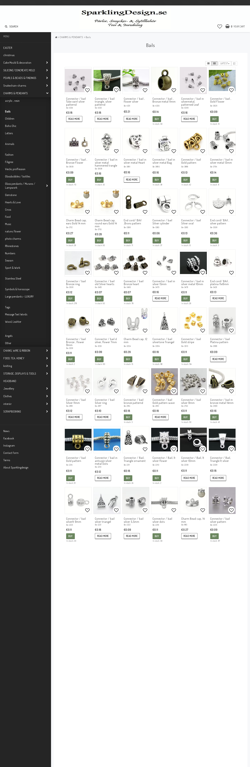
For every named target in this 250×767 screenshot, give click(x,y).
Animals (9, 144)
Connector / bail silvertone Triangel (163, 340)
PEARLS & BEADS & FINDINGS (19, 78)
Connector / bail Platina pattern (220, 340)
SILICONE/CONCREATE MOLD (19, 70)
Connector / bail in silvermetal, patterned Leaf (192, 101)
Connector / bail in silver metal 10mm (192, 282)
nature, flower (13, 231)
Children (9, 118)
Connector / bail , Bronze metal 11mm (164, 100)
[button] (219, 26)
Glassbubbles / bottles (17, 176)
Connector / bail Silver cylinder (162, 222)
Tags (7, 307)
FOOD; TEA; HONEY (13, 358)
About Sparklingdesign (16, 467)
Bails (8, 111)
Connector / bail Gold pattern (191, 161)
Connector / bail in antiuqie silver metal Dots (106, 460)
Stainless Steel (13, 278)
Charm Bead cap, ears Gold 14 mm (76, 222)
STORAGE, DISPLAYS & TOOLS (19, 373)
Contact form (11, 453)
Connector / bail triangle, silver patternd (105, 101)
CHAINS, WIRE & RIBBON (16, 350)
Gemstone (10, 195)
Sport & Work (12, 267)
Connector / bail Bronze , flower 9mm (76, 342)
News (6, 431)
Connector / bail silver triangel (105, 520)
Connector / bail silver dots (162, 520)
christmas (9, 55)
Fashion (9, 154)
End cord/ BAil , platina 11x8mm (219, 282)
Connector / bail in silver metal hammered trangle (106, 162)
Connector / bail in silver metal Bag (164, 161)
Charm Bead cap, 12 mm (135, 340)
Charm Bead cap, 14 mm (193, 520)
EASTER (7, 48)
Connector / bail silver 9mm (191, 401)
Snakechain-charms (14, 85)
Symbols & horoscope (17, 289)
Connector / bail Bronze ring (76, 282)
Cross (8, 209)
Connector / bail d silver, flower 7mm (106, 340)
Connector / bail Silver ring (105, 401)
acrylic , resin (12, 100)
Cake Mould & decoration (17, 62)
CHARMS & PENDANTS (15, 93)
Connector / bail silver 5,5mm (134, 520)
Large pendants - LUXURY (19, 296)
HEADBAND (9, 381)
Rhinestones (12, 246)
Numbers (10, 253)
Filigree (9, 162)
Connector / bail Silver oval (191, 222)
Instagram (9, 445)
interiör (7, 404)
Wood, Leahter (13, 321)
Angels (8, 335)
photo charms (13, 238)
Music (8, 224)
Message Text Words (16, 314)
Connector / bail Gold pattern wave (164, 401)
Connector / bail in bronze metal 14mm (222, 401)
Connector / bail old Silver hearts (105, 282)
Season (9, 260)
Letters (9, 133)
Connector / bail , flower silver (134, 100)
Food (8, 216)
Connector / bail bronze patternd (134, 401)
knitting (7, 366)
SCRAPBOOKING (12, 411)
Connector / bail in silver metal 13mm (221, 161)
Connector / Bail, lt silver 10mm (192, 459)
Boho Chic (10, 126)
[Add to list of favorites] (78, 80)
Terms (6, 460)
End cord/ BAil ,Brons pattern (132, 222)
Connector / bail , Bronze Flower (76, 161)
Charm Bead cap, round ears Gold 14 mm (106, 223)
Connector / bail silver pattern (220, 520)
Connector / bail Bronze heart (134, 282)
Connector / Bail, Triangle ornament (135, 459)
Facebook (8, 438)
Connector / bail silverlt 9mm (76, 520)
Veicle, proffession (15, 169)
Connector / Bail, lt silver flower (164, 459)
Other (8, 343)
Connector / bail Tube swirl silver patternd (76, 101)
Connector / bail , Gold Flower (220, 100)
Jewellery (8, 388)
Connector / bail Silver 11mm (76, 401)
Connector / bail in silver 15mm (164, 282)
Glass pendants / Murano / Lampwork (20, 185)
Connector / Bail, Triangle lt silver (220, 459)
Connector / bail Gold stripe (191, 340)
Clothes (7, 396)
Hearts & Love (13, 202)
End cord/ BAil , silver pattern (219, 222)
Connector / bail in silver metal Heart (135, 161)
